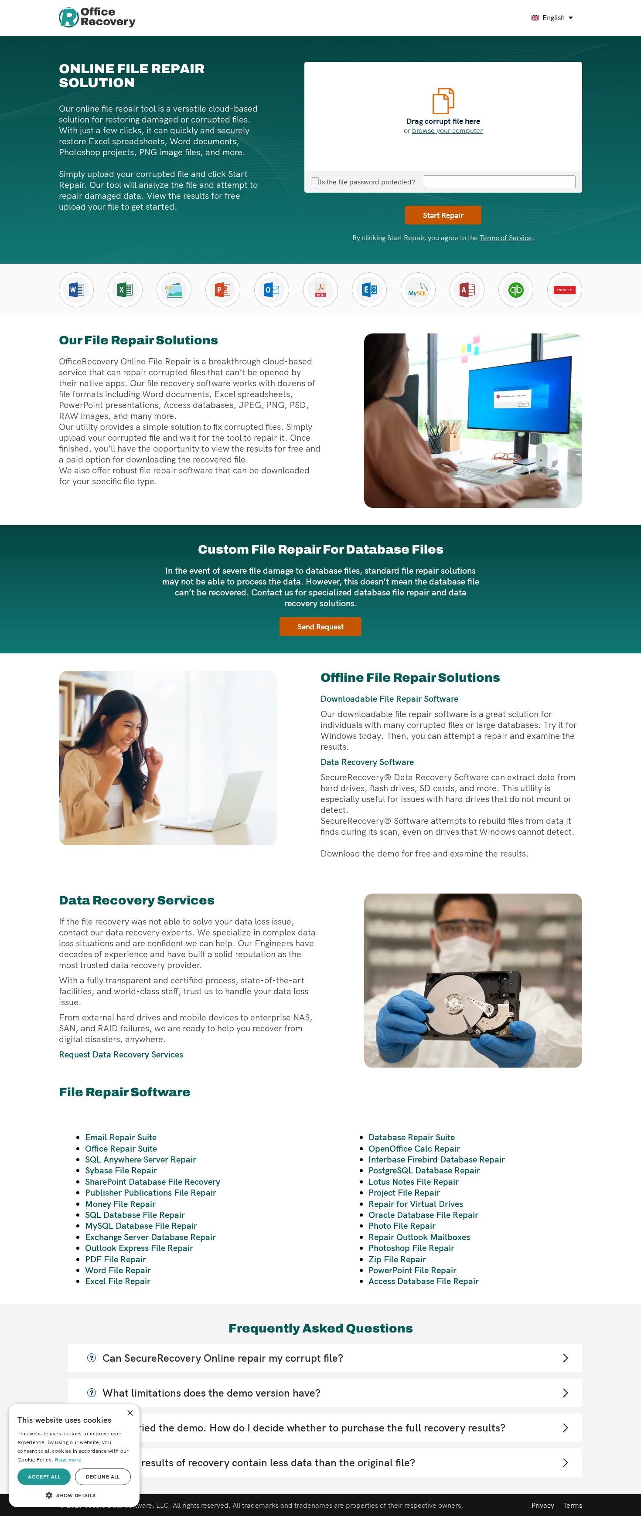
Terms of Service (506, 237)
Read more (68, 1459)
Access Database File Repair (423, 1280)
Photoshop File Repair (411, 1247)
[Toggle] (564, 1357)
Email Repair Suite (121, 1137)
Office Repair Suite (121, 1148)
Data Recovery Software (367, 761)
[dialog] (74, 1455)
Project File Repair (404, 1192)
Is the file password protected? (367, 181)
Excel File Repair (117, 1280)
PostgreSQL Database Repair (424, 1170)
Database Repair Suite (411, 1137)
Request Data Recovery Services (121, 1054)
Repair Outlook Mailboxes (419, 1236)
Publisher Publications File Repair (150, 1192)
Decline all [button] (102, 1476)
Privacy (543, 1505)
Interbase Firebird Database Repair (436, 1159)
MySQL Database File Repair (141, 1225)
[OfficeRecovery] (97, 17)
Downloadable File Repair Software (389, 698)
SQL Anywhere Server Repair (140, 1159)
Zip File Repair (397, 1259)
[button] (74, 1495)
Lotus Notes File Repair (413, 1181)
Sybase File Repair (121, 1170)
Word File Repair (118, 1269)
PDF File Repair (115, 1259)
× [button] (129, 1413)
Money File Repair (120, 1203)
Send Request (320, 626)
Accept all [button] (44, 1476)
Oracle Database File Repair (423, 1214)
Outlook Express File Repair (139, 1247)
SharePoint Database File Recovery (152, 1181)
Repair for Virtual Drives (415, 1203)
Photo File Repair (402, 1225)
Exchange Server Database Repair (150, 1236)
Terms (572, 1505)
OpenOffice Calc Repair (414, 1148)
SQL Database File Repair (135, 1214)
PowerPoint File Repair (412, 1269)
